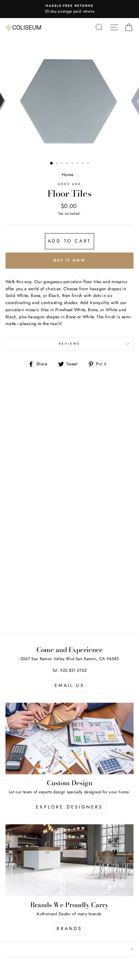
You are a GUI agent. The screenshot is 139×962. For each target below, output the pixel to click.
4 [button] (68, 163)
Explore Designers (69, 807)
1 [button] (51, 163)
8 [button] (88, 163)
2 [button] (57, 163)
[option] (69, 101)
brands (69, 928)
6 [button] (78, 163)
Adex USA (69, 184)
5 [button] (73, 163)
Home (67, 174)
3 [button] (62, 163)
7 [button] (83, 163)
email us (69, 685)
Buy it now (69, 260)
